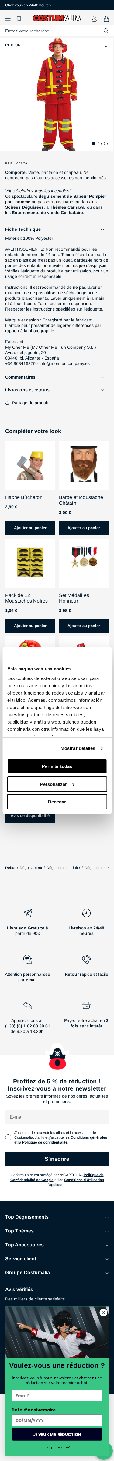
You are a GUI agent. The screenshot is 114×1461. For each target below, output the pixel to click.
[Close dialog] (103, 1313)
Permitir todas (57, 766)
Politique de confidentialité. (45, 1142)
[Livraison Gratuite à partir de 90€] (27, 925)
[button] (8, 19)
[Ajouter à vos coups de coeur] (106, 44)
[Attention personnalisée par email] (27, 971)
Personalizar (53, 784)
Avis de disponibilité (30, 815)
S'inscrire (57, 1159)
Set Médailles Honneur (74, 598)
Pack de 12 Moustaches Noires (26, 598)
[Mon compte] (94, 19)
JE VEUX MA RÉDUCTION (57, 1434)
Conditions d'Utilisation (84, 1180)
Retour (13, 45)
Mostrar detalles (77, 748)
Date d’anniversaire (34, 1410)
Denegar (57, 801)
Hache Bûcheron (24, 497)
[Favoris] (20, 19)
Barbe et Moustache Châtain (81, 500)
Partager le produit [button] (30, 402)
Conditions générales (89, 1137)
